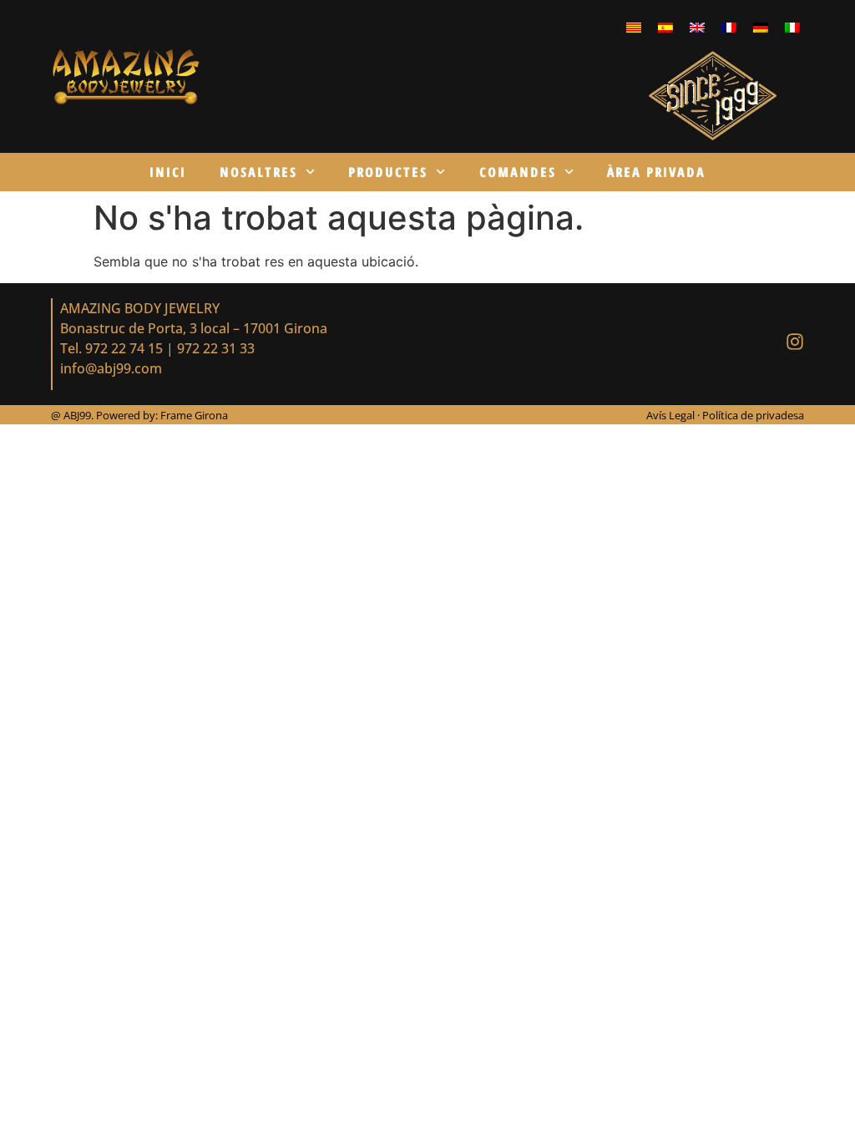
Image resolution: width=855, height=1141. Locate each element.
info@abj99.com (111, 368)
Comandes (517, 172)
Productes (388, 172)
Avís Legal (671, 415)
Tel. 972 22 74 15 (111, 348)
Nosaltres (258, 172)
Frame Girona (194, 415)
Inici (167, 172)
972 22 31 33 (216, 348)
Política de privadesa (753, 415)
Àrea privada (656, 172)
